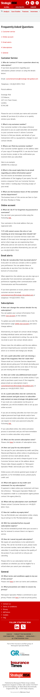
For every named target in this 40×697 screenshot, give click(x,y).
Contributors (8, 636)
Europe (33, 7)
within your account (22, 324)
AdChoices (6, 612)
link (10, 218)
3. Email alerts (6, 42)
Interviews (34, 11)
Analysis (6, 11)
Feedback (20, 636)
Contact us (7, 604)
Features (25, 11)
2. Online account (7, 37)
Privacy (5, 609)
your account (11, 316)
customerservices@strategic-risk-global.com (22, 79)
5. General (4, 53)
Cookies (5, 615)
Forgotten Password (22, 634)
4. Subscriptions (6, 47)
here (11, 442)
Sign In (9, 634)
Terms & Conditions (10, 606)
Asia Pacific (20, 7)
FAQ (4, 618)
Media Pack (30, 636)
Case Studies (15, 11)
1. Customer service (8, 31)
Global (6, 7)
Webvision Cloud (25, 692)
